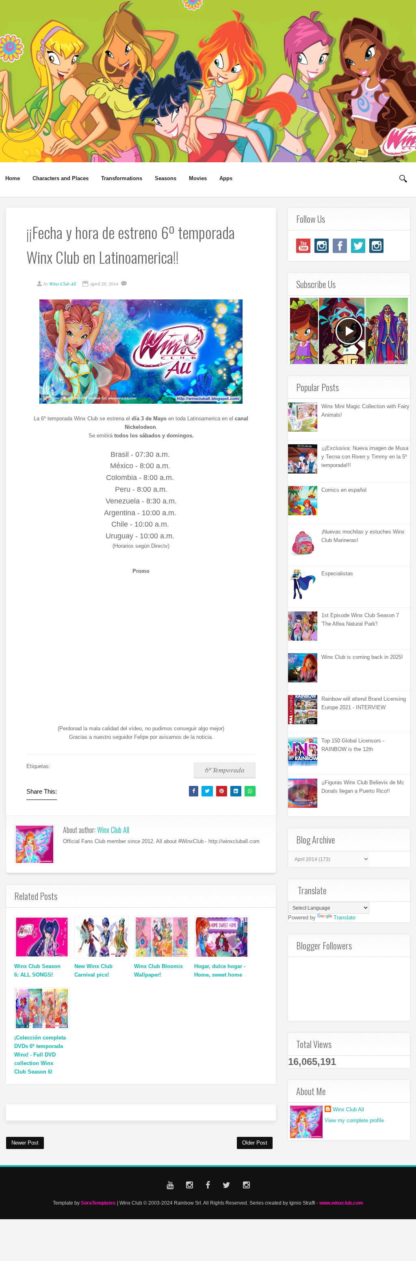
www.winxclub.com (341, 1202)
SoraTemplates (98, 1202)
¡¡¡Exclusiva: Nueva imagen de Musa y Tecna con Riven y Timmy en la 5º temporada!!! (364, 456)
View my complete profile (354, 1120)
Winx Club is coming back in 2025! (362, 657)
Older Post (254, 1143)
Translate (344, 918)
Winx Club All (113, 829)
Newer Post (25, 1143)
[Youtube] (303, 246)
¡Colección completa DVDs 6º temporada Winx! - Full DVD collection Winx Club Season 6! (40, 1054)
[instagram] (321, 246)
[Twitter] (358, 246)
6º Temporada (225, 770)
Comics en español (343, 490)
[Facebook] (340, 246)
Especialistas (337, 573)
